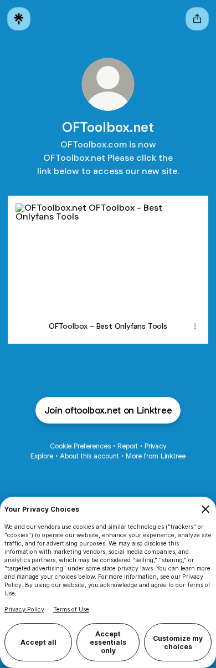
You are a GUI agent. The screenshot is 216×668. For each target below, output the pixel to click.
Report (127, 446)
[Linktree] (19, 19)
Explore (41, 456)
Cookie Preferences (80, 446)
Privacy (155, 446)
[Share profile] (197, 19)
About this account (89, 456)
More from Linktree (156, 456)
